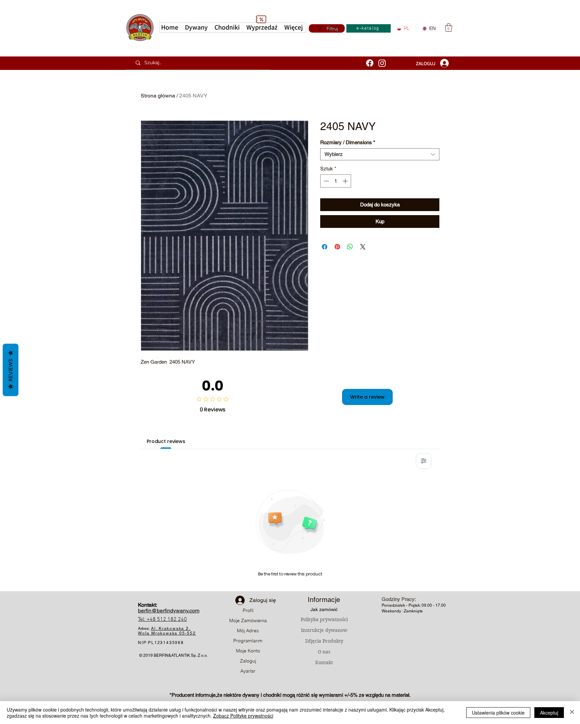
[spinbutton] (335, 181)
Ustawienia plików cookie (498, 712)
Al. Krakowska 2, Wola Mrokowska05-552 (167, 631)
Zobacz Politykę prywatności (243, 715)
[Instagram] (382, 63)
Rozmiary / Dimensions (347, 142)
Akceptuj (549, 712)
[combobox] (379, 154)
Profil (248, 610)
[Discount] (261, 19)
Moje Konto (248, 651)
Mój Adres (248, 631)
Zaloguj (248, 661)
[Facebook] (370, 63)
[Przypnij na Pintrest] (337, 247)
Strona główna (158, 95)
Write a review (367, 397)
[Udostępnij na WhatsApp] (350, 247)
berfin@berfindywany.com (168, 610)
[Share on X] (363, 247)
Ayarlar (247, 671)
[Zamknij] (572, 713)
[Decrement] (325, 181)
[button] (293, 27)
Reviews (10, 370)
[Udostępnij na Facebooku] (325, 247)
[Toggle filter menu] (423, 461)
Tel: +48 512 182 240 (162, 619)
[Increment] (345, 181)
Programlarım (247, 641)
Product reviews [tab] (166, 441)
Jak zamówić (324, 609)
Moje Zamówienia (248, 620)
